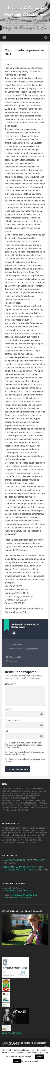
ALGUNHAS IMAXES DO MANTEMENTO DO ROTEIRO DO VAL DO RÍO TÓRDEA (23, 868)
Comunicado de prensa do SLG (24, 52)
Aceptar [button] (40, 1057)
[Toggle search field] (45, 37)
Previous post (15, 657)
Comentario (10, 684)
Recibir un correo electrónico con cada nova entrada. (25, 760)
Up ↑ (46, 1046)
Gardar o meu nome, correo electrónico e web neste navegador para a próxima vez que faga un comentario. (23, 745)
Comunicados (15, 649)
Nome (8, 709)
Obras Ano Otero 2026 (12, 1033)
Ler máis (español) (29, 1061)
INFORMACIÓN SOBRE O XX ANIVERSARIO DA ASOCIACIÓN (20, 896)
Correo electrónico (13, 720)
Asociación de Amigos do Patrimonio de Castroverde (25, 11)
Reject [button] (16, 1061)
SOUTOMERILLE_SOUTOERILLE (18, 890)
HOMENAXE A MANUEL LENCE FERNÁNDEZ (24, 860)
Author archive (13, 633)
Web (6, 731)
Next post (13, 661)
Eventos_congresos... (30, 649)
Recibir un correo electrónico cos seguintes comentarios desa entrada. (24, 753)
